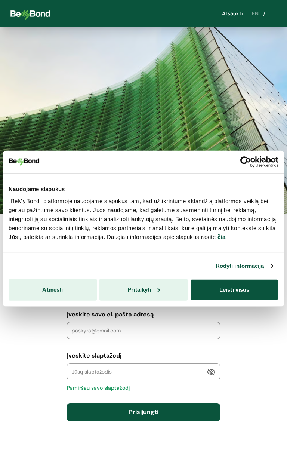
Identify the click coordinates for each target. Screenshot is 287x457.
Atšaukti (232, 13)
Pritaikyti (139, 289)
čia (221, 236)
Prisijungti (143, 412)
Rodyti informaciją (240, 266)
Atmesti (52, 289)
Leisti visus (234, 289)
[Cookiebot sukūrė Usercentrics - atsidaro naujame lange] (245, 162)
